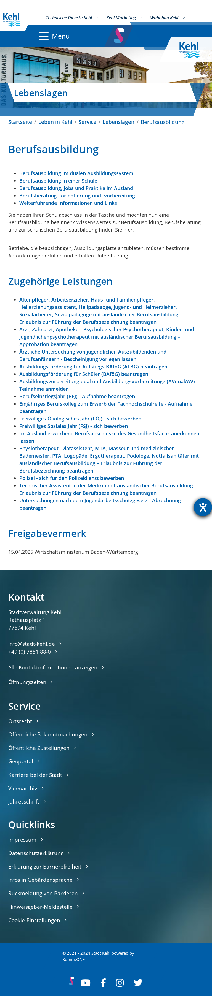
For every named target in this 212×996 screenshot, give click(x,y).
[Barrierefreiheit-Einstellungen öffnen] (203, 507)
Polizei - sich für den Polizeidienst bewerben (71, 478)
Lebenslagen (118, 122)
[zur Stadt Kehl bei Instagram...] (119, 982)
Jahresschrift (23, 801)
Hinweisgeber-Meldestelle (40, 906)
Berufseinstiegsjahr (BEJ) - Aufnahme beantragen (77, 396)
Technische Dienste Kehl (69, 18)
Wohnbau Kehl (164, 18)
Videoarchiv (22, 788)
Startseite (20, 122)
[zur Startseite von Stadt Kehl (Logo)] (194, 50)
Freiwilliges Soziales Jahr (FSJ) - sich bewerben (73, 426)
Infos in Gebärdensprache (40, 879)
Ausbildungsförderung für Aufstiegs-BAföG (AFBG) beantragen (93, 366)
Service (87, 122)
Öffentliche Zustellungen (39, 747)
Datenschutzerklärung (35, 853)
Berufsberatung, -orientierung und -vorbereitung (77, 195)
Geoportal (20, 761)
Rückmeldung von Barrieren (43, 893)
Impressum (22, 839)
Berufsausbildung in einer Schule (58, 180)
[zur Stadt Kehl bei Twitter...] (138, 982)
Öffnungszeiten (27, 682)
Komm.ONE (73, 959)
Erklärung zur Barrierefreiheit (44, 866)
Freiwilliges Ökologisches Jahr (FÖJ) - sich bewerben (80, 418)
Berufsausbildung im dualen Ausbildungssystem (76, 173)
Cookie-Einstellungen (34, 920)
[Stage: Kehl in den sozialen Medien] (120, 34)
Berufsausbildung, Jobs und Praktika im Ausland (76, 188)
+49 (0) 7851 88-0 (29, 651)
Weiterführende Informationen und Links (68, 203)
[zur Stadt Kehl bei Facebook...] (103, 982)
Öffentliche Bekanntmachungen (48, 734)
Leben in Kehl (55, 122)
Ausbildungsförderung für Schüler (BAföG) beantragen (83, 374)
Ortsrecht (20, 721)
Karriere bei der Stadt (35, 774)
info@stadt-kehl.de (31, 643)
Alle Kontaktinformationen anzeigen (52, 667)
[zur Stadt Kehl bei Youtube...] (85, 982)
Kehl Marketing (121, 18)
